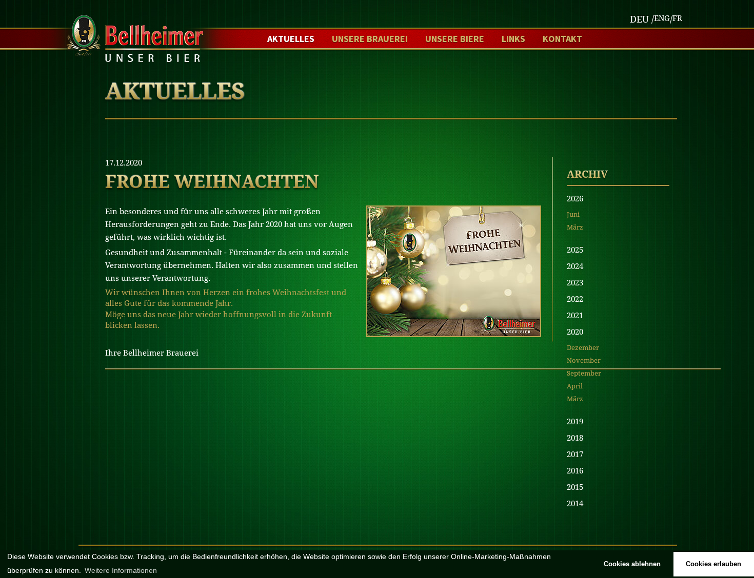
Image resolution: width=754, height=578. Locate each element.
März (575, 227)
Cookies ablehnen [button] (632, 564)
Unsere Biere (454, 39)
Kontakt (562, 39)
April (575, 386)
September (584, 373)
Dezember (583, 348)
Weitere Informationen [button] (121, 570)
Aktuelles (290, 39)
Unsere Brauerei (370, 39)
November (584, 360)
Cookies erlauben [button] (713, 564)
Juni (573, 214)
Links (513, 39)
